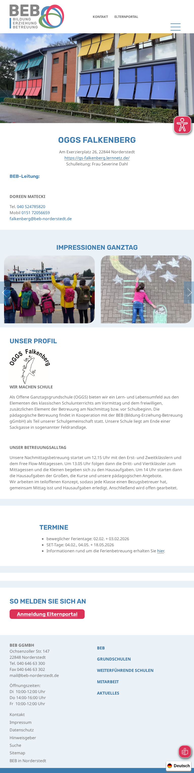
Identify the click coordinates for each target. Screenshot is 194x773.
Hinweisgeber (23, 737)
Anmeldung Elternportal (47, 614)
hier (160, 551)
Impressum (21, 722)
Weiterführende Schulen (125, 670)
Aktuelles (108, 693)
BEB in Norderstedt (28, 760)
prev (5, 292)
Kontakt (100, 16)
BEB (101, 648)
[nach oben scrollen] (184, 727)
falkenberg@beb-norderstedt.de (41, 218)
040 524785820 (31, 206)
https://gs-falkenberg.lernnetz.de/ (97, 158)
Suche (15, 745)
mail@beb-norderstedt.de (34, 675)
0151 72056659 (35, 212)
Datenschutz (22, 730)
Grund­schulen (114, 659)
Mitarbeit (108, 681)
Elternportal (126, 16)
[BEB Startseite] (37, 16)
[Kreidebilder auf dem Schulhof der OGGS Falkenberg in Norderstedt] (49, 289)
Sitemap (17, 753)
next (189, 292)
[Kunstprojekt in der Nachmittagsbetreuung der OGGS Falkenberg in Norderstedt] (146, 289)
